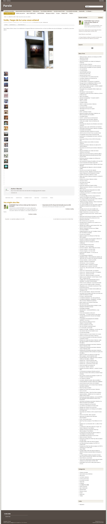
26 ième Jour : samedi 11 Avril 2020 (87, 273)
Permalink (45, 22)
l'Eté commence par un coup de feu (87, 220)
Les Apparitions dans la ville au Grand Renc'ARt (89, 134)
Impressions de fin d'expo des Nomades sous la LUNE (56, 205)
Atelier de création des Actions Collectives (88, 103)
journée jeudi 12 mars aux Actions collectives (89, 119)
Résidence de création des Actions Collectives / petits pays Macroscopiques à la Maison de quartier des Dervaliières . (90, 341)
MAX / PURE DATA (31, 13)
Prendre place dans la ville (85, 73)
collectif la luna (19, 197)
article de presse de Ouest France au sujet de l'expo (90, 132)
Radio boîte (82, 11)
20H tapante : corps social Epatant (87, 246)
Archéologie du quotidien (85, 308)
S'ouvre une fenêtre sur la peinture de (87, 365)
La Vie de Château (83, 105)
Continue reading (32, 214)
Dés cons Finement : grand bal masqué (88, 326)
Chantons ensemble (9, 11)
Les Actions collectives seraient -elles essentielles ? (90, 380)
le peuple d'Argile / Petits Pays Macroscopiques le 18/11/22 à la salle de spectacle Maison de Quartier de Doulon (91, 452)
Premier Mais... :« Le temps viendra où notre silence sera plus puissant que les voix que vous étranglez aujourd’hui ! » (90, 316)
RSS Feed (35, 190)
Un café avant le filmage (84, 332)
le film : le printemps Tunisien (85, 111)
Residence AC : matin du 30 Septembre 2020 (89, 362)
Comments (13, 192)
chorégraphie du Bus (84, 59)
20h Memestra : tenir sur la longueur (87, 263)
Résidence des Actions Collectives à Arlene (88, 179)
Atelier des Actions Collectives (86, 437)
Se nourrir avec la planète (85, 234)
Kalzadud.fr (82, 504)
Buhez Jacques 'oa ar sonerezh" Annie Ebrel (89, 302)
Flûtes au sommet (83, 100)
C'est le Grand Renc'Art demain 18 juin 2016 (89, 162)
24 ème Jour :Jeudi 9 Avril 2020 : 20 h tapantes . (89, 270)
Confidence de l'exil (83, 183)
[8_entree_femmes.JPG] (39, 50)
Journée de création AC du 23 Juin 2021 (88, 404)
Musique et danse (50, 13)
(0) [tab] (13, 24)
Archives (9, 0)
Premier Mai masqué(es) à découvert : (87, 312)
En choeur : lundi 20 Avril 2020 (86, 296)
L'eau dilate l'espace (84, 116)
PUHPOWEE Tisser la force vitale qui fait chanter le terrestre (23, 205)
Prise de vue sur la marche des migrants (88, 170)
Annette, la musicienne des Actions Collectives (89, 335)
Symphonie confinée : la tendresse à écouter (89, 264)
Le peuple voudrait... (84, 102)
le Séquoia (88, 11)
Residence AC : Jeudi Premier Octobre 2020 (89, 363)
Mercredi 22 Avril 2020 (84, 303)
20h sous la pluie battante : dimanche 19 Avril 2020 (90, 291)
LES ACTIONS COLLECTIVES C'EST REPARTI (89, 383)
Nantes (51, 197)
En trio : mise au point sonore (85, 419)
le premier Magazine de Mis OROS (87, 244)
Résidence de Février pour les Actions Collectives (90, 389)
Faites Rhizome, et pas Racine (85, 34)
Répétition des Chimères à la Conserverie (88, 407)
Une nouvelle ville (83, 68)
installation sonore (28, 197)
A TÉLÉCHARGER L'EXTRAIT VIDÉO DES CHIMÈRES (91, 381)
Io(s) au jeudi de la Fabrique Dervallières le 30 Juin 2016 (91, 161)
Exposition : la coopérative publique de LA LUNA (14, 219)
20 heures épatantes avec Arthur (86, 324)
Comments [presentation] (12, 24)
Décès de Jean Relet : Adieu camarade (87, 414)
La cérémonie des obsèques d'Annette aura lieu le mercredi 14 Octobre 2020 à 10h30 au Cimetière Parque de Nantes (91, 373)
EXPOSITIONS (40, 13)
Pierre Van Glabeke (23, 522)
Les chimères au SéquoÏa (85, 378)
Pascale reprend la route (85, 79)
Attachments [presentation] (21, 24)
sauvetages (82, 110)
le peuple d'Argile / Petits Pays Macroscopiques (89, 441)
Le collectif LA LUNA (9, 13)
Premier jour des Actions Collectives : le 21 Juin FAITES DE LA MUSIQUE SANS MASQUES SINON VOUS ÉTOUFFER (91, 398)
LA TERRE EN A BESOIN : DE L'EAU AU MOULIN (90, 297)
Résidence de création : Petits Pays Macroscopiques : (91, 392)
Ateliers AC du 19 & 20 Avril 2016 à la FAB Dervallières (91, 153)
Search (81, 44)
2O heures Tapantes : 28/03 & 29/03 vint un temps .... (90, 247)
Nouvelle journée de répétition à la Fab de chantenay (90, 67)
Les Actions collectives (46, 11)
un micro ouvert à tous (59, 11)
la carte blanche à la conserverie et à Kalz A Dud (63, 219)
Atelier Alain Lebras (9, 197)
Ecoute (58, 13)
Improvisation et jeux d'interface (23, 11)
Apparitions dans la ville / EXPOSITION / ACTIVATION (90, 126)
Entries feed (7, 516)
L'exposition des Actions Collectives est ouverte (89, 131)
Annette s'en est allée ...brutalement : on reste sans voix (91, 329)
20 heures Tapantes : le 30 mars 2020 (87, 249)
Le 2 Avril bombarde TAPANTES (86, 255)
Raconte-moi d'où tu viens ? (85, 75)
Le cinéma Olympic (83, 70)
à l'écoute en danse (84, 180)
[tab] (6, 24)
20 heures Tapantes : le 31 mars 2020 (87, 250)
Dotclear (102, 521)
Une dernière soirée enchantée (86, 107)
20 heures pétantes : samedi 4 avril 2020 (88, 259)
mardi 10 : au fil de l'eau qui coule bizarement (89, 117)
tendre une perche (20, 13)
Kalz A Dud (37, 197)
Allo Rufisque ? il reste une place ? (87, 91)
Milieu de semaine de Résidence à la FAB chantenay (90, 65)
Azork (16, 522)
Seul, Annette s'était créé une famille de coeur (89, 330)
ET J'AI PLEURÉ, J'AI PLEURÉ (86, 327)
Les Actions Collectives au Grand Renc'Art (88, 78)
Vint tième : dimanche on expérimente (87, 261)
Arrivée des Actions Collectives (86, 64)
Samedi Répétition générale (85, 72)
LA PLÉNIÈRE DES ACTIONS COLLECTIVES (89, 435)
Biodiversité (64, 13)
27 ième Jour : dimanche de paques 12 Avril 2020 (90, 275)
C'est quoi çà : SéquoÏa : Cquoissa (87, 366)
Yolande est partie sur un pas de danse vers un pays (90, 334)
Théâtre (71, 13)
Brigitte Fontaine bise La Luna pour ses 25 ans (89, 211)
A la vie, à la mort (83, 390)
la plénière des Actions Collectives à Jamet (88, 174)
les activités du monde (72, 11)
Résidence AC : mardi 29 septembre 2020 (88, 360)
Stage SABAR (82, 449)
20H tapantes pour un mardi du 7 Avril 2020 (88, 266)
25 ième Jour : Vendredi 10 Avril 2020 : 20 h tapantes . (90, 272)
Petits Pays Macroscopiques (85, 387)
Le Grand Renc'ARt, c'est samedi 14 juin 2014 (89, 76)
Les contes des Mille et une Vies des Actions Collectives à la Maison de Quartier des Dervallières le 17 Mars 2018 (91, 206)
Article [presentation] (6, 24)
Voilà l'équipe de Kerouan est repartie (87, 108)
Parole (7, 5)
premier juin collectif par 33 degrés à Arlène (88, 185)
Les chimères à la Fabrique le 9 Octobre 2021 (89, 405)
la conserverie (44, 197)
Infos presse (36, 11)
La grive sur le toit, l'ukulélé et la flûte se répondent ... (90, 284)
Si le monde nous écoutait (85, 182)
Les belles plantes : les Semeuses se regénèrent (89, 81)
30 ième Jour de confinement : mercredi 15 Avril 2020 (90, 282)
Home (4, 0)
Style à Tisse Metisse (84, 96)
